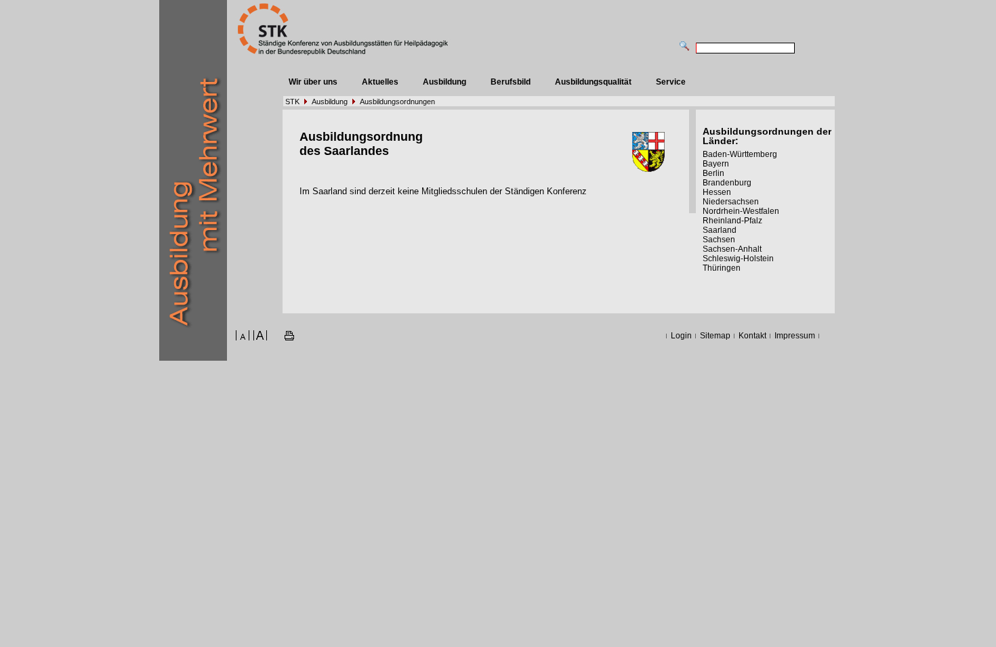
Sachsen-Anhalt (732, 249)
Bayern (716, 164)
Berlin (713, 173)
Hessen (717, 192)
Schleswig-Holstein (738, 258)
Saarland (719, 230)
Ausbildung (444, 82)
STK (292, 101)
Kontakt (752, 335)
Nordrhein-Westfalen (741, 211)
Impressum (794, 335)
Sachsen (719, 239)
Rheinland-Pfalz (732, 220)
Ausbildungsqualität (593, 82)
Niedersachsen (731, 201)
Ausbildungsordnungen (397, 101)
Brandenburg (727, 182)
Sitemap (715, 335)
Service (671, 82)
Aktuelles (380, 82)
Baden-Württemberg (740, 154)
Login (681, 335)
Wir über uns (313, 82)
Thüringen (722, 268)
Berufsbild (511, 82)
